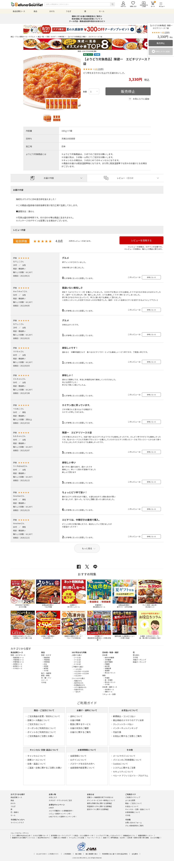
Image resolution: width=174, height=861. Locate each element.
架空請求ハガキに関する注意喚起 (99, 806)
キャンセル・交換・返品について (137, 809)
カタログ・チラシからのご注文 (60, 800)
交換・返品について (36, 763)
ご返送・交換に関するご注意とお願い (44, 767)
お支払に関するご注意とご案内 (127, 736)
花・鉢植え (15, 812)
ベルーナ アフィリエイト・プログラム (130, 775)
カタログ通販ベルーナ (40, 835)
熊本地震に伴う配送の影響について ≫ (87, 18)
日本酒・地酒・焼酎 (110, 652)
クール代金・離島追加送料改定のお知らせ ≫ (87, 21)
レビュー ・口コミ (125, 177)
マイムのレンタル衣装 (76, 838)
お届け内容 (49, 177)
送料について (76, 716)
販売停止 (161, 43)
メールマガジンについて (124, 755)
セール (13, 815)
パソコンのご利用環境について (127, 759)
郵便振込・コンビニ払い (124, 716)
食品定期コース (17, 652)
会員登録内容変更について (82, 767)
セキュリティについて (123, 771)
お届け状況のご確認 (79, 728)
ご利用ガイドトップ (132, 797)
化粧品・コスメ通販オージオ (83, 835)
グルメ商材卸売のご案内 (134, 825)
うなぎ (13, 806)
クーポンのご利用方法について (41, 728)
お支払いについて (130, 710)
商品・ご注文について (44, 710)
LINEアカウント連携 (63, 816)
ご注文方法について (36, 724)
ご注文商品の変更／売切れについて (43, 716)
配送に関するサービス (80, 724)
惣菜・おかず (52, 37)
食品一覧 (42, 37)
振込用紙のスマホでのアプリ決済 (128, 720)
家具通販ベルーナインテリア (61, 835)
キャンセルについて (36, 755)
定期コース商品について (38, 720)
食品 (43, 652)
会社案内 (135, 854)
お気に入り (53, 797)
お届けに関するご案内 (80, 732)
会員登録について (78, 755)
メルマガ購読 (61, 810)
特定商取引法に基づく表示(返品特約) (115, 854)
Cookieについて (120, 763)
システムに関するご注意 (124, 767)
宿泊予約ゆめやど (44, 838)
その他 (130, 749)
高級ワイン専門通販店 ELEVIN (114, 838)
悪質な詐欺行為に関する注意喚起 (99, 803)
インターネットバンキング (125, 728)
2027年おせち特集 (79, 652)
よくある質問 (130, 800)
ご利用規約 (67, 854)
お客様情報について (87, 749)
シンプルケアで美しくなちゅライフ (108, 835)
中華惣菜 (62, 37)
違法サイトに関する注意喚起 (98, 809)
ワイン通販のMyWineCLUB (21, 835)
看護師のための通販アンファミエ (23, 838)
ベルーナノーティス (93, 838)
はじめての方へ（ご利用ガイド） (47, 854)
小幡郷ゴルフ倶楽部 (59, 838)
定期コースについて (36, 759)
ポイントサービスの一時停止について (101, 800)
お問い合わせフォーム (133, 822)
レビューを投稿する (141, 240)
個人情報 (78, 854)
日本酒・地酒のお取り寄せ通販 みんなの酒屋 (143, 838)
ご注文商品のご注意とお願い (40, 736)
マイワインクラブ (17, 822)
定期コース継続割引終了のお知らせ (100, 797)
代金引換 (117, 732)
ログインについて (78, 759)
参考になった (151, 277)
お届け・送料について (87, 710)
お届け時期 (75, 720)
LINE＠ (51, 807)
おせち (13, 803)
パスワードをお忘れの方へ (82, 763)
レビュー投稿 (60, 813)
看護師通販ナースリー (145, 835)
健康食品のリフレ (129, 835)
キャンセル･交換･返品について (44, 749)
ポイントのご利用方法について (41, 732)
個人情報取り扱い (92, 854)
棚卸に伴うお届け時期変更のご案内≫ (87, 16)
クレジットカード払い (123, 724)
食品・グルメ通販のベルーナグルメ (24, 37)
